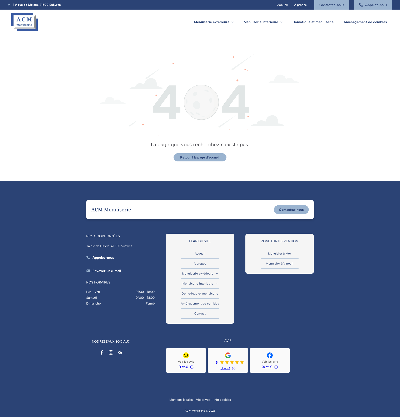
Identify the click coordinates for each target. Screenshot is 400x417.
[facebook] (102, 353)
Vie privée (203, 400)
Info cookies (222, 400)
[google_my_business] (120, 353)
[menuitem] (282, 5)
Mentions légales (181, 400)
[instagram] (111, 353)
